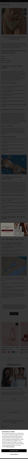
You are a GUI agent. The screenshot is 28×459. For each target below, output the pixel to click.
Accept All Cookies (14, 450)
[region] (14, 444)
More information (10, 446)
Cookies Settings (14, 454)
